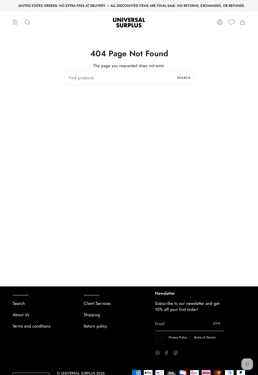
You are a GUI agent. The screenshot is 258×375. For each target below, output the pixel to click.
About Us (21, 315)
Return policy (95, 326)
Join (217, 323)
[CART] (242, 22)
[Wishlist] (231, 22)
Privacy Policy (178, 337)
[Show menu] (15, 22)
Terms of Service (204, 337)
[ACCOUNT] (220, 22)
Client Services (97, 303)
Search (184, 78)
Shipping (92, 315)
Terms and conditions (32, 326)
